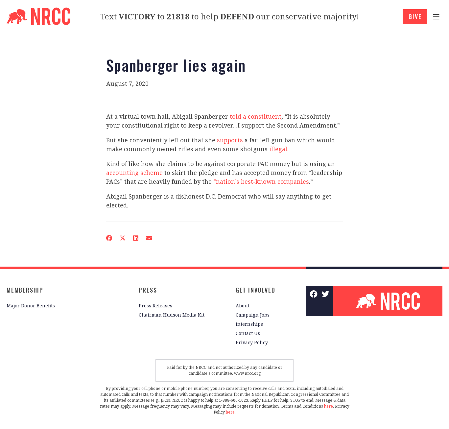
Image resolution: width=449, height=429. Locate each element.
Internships (249, 324)
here (328, 406)
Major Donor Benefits (31, 305)
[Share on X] (123, 238)
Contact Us (248, 333)
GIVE (415, 16)
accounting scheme (134, 173)
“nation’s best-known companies (261, 181)
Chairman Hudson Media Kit (171, 315)
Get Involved (255, 290)
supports (230, 140)
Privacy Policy (252, 342)
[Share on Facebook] (109, 238)
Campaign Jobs (253, 315)
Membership (25, 290)
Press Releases (155, 305)
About (242, 305)
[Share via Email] (149, 238)
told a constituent (255, 116)
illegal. (279, 149)
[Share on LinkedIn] (135, 238)
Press (148, 290)
